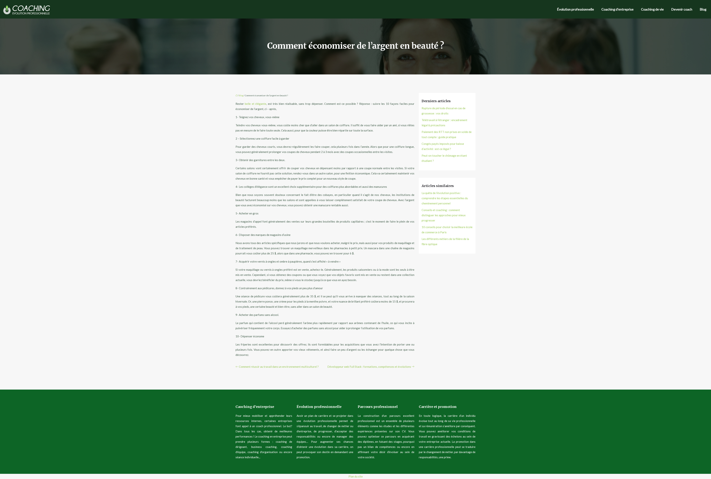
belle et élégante (255, 103)
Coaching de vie (652, 9)
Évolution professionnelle (575, 9)
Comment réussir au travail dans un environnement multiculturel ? (279, 366)
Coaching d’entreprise (617, 9)
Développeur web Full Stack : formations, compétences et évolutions (369, 366)
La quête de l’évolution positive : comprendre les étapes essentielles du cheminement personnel (445, 198)
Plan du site (355, 476)
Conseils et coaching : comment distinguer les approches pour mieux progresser (444, 215)
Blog (703, 9)
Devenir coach (681, 9)
